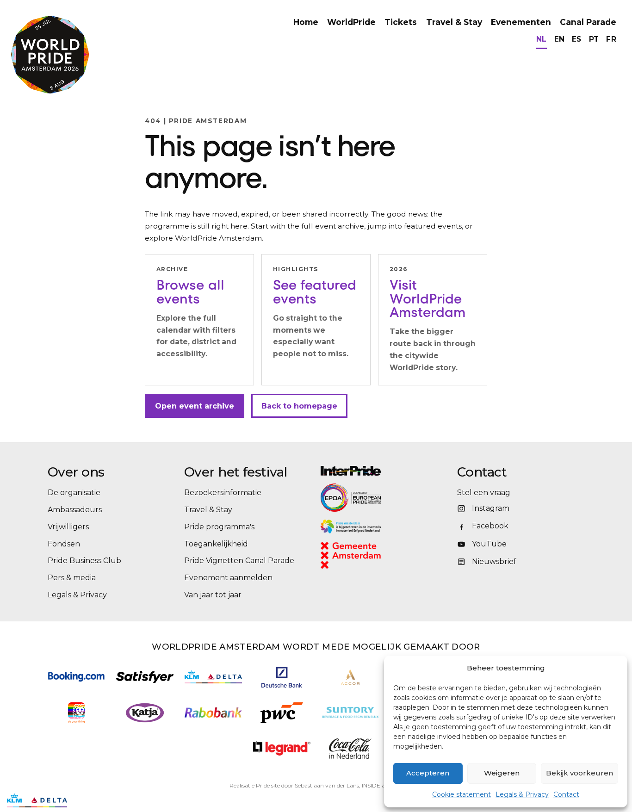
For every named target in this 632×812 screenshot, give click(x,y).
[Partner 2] (37, 800)
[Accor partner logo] (350, 677)
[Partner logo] (281, 748)
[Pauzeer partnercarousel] (80, 800)
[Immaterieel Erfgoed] (384, 526)
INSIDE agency (381, 785)
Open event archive (194, 406)
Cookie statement (461, 794)
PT (594, 39)
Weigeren (502, 773)
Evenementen (521, 22)
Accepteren (427, 773)
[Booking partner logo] (76, 676)
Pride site (268, 785)
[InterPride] (384, 471)
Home (305, 22)
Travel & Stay (454, 22)
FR (611, 39)
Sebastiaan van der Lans (327, 785)
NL (541, 39)
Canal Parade (588, 22)
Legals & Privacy (522, 794)
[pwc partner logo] (281, 712)
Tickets (400, 22)
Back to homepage (299, 406)
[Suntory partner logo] (350, 713)
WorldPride (351, 22)
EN (559, 39)
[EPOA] (376, 497)
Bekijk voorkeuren (579, 773)
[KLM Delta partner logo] (213, 676)
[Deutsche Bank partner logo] (281, 677)
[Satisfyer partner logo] (144, 677)
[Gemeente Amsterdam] (363, 555)
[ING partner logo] (76, 712)
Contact (566, 794)
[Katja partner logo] (144, 712)
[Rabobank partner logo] (213, 712)
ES (577, 39)
